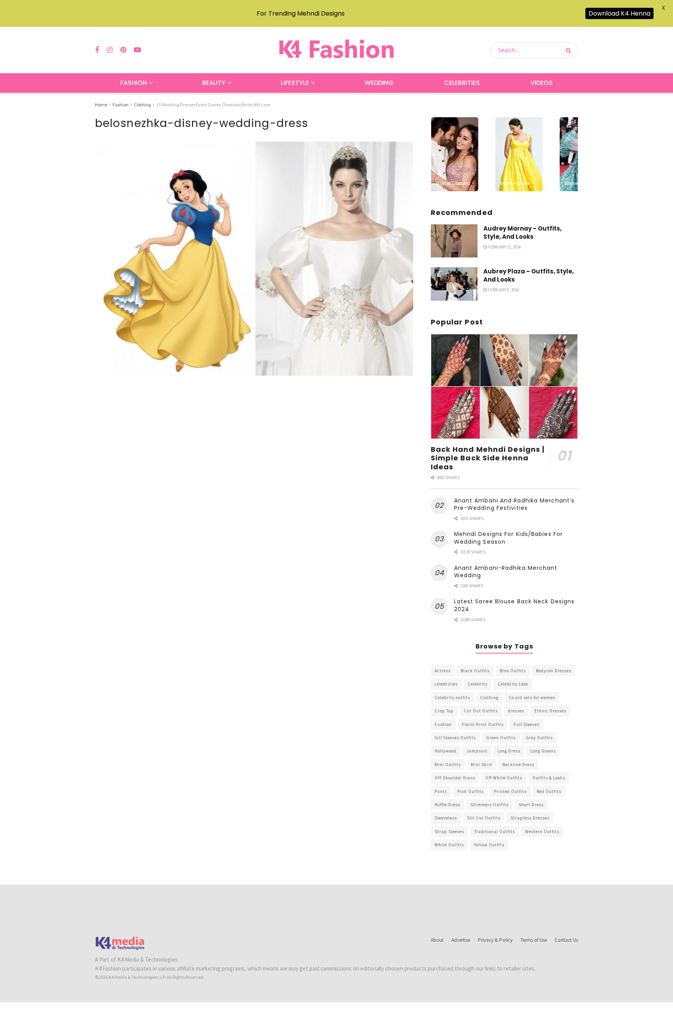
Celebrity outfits (452, 697)
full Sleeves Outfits (455, 737)
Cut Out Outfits (481, 711)
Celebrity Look (513, 684)
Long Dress (508, 751)
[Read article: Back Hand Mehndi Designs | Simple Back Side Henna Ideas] (504, 386)
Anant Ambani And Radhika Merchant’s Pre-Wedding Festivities (514, 504)
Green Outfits (501, 737)
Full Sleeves (526, 724)
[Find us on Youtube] (137, 50)
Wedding (379, 82)
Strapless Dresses (530, 818)
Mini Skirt (481, 764)
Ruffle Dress (447, 804)
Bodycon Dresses (553, 670)
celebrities (446, 684)
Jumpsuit (477, 751)
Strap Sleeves (449, 831)
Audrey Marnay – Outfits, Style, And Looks (522, 232)
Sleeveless (446, 818)
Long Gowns (543, 751)
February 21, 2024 (504, 247)
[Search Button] (570, 50)
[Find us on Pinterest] (123, 50)
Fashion (133, 82)
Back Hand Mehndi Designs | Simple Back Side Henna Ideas (488, 458)
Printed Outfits (510, 791)
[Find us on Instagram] (110, 50)
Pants (441, 791)
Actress (443, 670)
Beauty (214, 82)
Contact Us (566, 940)
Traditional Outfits (494, 831)
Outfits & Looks (548, 778)
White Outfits (449, 845)
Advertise (460, 940)
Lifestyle (295, 82)
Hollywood (445, 751)
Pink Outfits (470, 791)
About (437, 940)
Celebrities (462, 82)
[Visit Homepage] (336, 50)
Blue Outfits (513, 670)
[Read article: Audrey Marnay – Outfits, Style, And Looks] (454, 241)
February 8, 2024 (503, 289)
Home (101, 104)
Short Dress (531, 804)
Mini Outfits (448, 764)
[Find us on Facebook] (97, 50)
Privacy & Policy (495, 940)
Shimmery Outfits (489, 804)
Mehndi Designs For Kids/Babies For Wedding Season (508, 538)
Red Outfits (549, 791)
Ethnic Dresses (550, 711)
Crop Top (444, 711)
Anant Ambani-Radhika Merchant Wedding (506, 572)
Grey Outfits (539, 737)
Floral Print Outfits (483, 724)
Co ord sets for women (532, 697)
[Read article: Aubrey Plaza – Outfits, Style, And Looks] (454, 284)
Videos (541, 82)
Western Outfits (542, 831)
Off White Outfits (503, 778)
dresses (516, 711)
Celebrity (478, 684)
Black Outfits (475, 670)
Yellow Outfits (489, 845)
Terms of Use (533, 940)
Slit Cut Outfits (483, 818)
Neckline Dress (518, 764)
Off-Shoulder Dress (455, 778)
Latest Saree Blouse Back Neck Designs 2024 (514, 605)
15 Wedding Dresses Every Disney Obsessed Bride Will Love (213, 104)
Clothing (142, 104)
